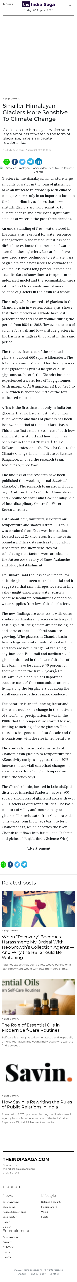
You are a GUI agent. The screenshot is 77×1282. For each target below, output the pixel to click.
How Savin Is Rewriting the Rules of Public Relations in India (37, 1104)
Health (6, 1252)
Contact (54, 1273)
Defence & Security (51, 1202)
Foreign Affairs (49, 1207)
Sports (44, 1217)
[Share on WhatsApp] (6, 161)
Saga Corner (9, 1207)
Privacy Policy (37, 1273)
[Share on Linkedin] (38, 161)
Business (7, 1242)
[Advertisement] (38, 54)
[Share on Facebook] (14, 161)
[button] (8, 4)
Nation (6, 1222)
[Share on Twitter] (22, 161)
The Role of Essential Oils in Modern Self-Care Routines (31, 1027)
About (22, 1273)
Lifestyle (7, 1257)
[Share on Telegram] (30, 161)
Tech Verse (8, 1247)
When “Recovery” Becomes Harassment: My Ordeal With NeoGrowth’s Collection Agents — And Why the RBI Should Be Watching (38, 947)
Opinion (7, 1227)
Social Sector (9, 1217)
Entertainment (11, 1202)
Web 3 (44, 1212)
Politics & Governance (14, 1212)
